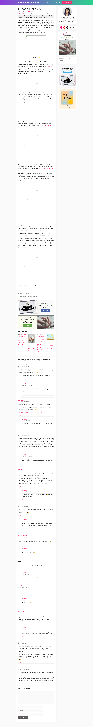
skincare (44, 295)
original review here (49, 125)
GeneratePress (39, 724)
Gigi (19, 668)
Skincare (27, 293)
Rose (19, 642)
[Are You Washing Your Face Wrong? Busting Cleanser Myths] (50, 339)
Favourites (22, 293)
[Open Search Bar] (73, 2)
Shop (60, 2)
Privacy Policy (72, 724)
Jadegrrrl (20, 505)
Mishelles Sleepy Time (23, 535)
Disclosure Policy (20, 290)
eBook (56, 2)
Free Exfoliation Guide (67, 2)
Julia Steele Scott (22, 400)
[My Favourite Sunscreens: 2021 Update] (22, 338)
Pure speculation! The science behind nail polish (31, 298)
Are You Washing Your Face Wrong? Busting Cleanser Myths (50, 345)
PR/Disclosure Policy (65, 724)
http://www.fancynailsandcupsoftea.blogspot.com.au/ (30, 412)
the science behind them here (30, 175)
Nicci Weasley (21, 611)
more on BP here (23, 226)
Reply (20, 380)
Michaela (20, 469)
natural (39, 295)
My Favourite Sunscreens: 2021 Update (21, 342)
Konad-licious (21, 434)
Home (47, 2)
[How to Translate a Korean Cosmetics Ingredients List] (41, 341)
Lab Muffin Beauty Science (28, 2)
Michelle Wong (30, 11)
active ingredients (24, 295)
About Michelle (57, 724)
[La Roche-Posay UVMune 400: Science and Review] (31, 342)
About (51, 2)
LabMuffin (24, 383)
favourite (30, 295)
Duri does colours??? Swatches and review (29, 296)
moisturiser (35, 295)
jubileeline (20, 585)
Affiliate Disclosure (22, 13)
